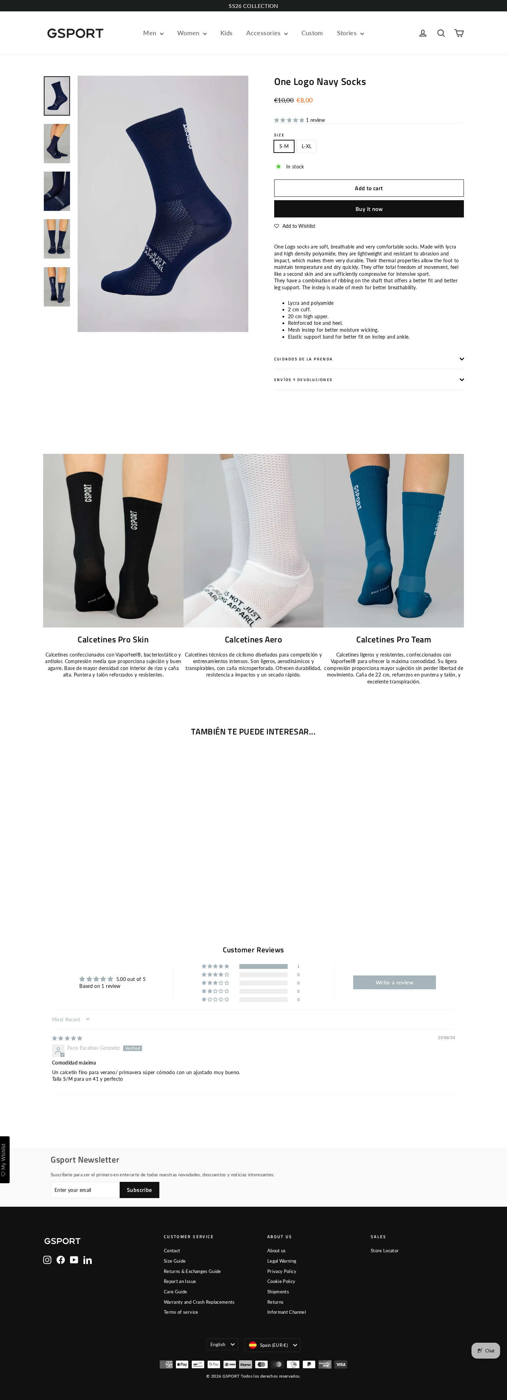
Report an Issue (180, 1281)
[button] (290, 120)
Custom (312, 33)
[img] (67, 1038)
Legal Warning (282, 1261)
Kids (226, 33)
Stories (348, 33)
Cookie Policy (281, 1281)
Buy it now (369, 209)
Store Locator (385, 1250)
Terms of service (181, 1312)
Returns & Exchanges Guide (192, 1271)
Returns (275, 1302)
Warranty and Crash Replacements (199, 1302)
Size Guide (175, 1261)
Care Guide (175, 1291)
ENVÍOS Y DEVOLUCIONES (303, 379)
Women (189, 33)
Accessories (264, 33)
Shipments (278, 1291)
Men (150, 33)
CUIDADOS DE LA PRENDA (303, 359)
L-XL (306, 146)
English (217, 1344)
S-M (284, 146)
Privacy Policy (281, 1271)
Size (279, 135)
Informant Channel (286, 1312)
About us (276, 1250)
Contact (172, 1250)
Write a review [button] (395, 982)
